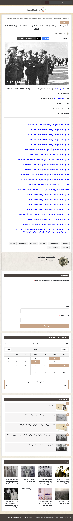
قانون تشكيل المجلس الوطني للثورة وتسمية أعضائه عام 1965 (37, 425)
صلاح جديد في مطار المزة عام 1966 (29, 480)
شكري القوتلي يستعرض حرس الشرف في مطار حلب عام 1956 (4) (48, 194)
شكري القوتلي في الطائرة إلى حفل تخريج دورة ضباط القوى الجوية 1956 (46, 224)
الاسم (67, 306)
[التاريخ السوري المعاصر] (36, 9)
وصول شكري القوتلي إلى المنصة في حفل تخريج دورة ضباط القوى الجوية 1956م (43, 189)
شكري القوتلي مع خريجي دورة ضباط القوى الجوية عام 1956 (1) (49, 144)
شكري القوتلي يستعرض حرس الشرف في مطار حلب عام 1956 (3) (48, 199)
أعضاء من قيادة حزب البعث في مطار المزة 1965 (42, 445)
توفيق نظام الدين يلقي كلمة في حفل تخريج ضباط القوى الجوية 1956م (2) (45, 174)
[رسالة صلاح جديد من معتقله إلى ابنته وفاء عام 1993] (61, 417)
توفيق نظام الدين (59, 98)
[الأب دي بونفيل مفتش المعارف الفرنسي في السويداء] (62, 471)
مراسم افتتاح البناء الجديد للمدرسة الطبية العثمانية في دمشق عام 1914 (45, 482)
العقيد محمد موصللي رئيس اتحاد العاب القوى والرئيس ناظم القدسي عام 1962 (11, 504)
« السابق (64, 349)
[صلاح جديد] (61, 407)
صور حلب (12, 243)
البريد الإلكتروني (64, 316)
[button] (36, 232)
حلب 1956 (42, 243)
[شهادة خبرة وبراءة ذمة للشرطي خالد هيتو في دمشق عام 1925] (45, 494)
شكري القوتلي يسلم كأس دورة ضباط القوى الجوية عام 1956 (49, 154)
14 (64, 366)
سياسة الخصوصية (16, 518)
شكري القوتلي (59, 88)
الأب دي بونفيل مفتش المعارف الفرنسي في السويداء (62, 481)
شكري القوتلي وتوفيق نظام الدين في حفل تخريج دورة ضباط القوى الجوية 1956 (43, 159)
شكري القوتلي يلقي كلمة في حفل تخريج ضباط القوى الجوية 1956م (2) (46, 164)
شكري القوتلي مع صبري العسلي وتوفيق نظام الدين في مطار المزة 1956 (45, 232)
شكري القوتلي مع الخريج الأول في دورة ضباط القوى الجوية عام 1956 (47, 149)
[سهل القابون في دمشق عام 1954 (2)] (62, 494)
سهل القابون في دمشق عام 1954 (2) (63, 502)
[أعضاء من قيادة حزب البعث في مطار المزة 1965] (61, 447)
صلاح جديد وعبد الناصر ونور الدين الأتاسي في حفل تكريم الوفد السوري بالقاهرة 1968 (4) (31, 436)
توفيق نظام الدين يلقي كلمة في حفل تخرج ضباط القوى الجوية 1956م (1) (45, 179)
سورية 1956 (33, 243)
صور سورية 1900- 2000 (28, 489)
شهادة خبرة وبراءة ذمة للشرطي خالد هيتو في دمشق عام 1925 (45, 503)
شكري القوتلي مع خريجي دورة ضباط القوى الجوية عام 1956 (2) (48, 139)
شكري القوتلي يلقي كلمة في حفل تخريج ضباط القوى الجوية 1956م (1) (46, 169)
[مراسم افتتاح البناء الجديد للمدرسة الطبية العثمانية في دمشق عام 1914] (45, 471)
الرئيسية (65, 18)
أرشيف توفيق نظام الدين (46, 257)
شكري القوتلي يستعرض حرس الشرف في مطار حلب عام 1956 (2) (48, 204)
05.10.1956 (65, 243)
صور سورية (64, 247)
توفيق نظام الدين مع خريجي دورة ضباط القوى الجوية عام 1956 (48, 124)
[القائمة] (2, 10)
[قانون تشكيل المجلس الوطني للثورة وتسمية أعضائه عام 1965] (61, 427)
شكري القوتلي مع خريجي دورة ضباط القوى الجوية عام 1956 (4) (48, 129)
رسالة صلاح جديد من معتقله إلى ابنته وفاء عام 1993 (40, 415)
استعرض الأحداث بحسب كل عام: (36, 382)
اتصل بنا (8, 518)
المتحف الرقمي (57, 18)
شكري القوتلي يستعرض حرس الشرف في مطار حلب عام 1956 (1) (48, 209)
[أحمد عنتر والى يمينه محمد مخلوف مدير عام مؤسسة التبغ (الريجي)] (11, 471)
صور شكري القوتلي (53, 247)
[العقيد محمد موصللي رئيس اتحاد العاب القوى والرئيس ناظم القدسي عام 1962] (11, 494)
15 (54, 366)
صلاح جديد (52, 405)
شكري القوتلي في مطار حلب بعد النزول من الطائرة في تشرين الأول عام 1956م (43, 214)
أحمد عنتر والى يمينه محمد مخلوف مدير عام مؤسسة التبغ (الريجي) (11, 481)
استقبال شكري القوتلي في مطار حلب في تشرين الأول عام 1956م (48, 219)
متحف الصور (49, 18)
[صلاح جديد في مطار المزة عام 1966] (28, 471)
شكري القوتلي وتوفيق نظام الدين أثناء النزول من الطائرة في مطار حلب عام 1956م (42, 229)
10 (35, 362)
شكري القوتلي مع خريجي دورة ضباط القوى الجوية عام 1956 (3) (48, 134)
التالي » (8, 349)
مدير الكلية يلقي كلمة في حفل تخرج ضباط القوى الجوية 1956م (48, 184)
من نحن (24, 518)
